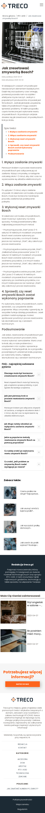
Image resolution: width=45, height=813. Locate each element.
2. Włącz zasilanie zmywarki (22, 135)
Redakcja (22, 744)
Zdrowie (22, 776)
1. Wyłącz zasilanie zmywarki (22, 131)
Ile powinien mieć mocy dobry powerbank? (34, 632)
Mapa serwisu (22, 804)
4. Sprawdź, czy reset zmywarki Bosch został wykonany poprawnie (24, 148)
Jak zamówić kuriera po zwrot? (22, 788)
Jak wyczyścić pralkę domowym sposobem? (30, 526)
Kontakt (22, 747)
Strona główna (8, 16)
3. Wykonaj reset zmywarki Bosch (21, 140)
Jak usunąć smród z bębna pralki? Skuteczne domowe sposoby (29, 509)
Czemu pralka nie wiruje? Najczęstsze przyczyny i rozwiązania (29, 492)
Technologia (22, 773)
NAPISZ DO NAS (22, 684)
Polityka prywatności (22, 799)
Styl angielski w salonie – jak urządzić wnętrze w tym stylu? (35, 604)
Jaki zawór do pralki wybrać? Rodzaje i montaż (29, 544)
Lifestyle (22, 766)
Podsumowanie (16, 153)
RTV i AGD (22, 16)
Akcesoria (22, 759)
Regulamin (22, 809)
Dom (22, 762)
